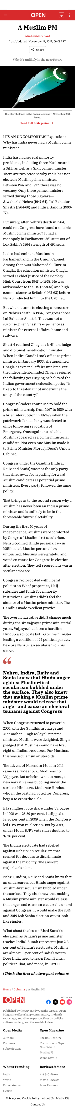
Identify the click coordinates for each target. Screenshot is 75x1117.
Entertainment (13, 1085)
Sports (7, 1090)
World (7, 1080)
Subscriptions (12, 1048)
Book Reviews (49, 1085)
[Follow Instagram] (69, 1002)
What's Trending (16, 1066)
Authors (8, 1038)
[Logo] (37, 15)
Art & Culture (49, 1074)
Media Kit (62, 1098)
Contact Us (38, 1104)
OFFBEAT (61, 15)
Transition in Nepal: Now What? (53, 1045)
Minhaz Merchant (37, 36)
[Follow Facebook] (48, 1002)
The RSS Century (50, 1038)
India (6, 1074)
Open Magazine (52, 1030)
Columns (9, 1043)
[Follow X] (55, 1002)
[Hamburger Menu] (5, 15)
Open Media (12, 1030)
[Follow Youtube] (62, 1002)
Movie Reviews (49, 1080)
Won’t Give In (49, 1058)
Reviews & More (52, 1066)
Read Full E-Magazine (34, 123)
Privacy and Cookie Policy (23, 1098)
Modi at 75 (46, 1052)
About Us (48, 1098)
